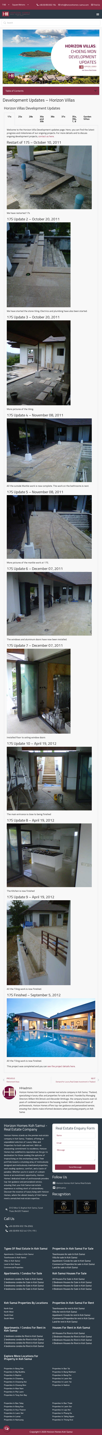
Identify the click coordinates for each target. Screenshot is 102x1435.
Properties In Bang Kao (14, 1406)
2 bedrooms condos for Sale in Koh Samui (24, 1282)
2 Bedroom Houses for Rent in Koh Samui (72, 1337)
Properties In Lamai (12, 1416)
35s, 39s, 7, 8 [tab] (74, 119)
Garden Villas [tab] (87, 118)
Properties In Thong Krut (62, 1420)
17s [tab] (9, 116)
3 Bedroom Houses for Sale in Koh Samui (72, 1286)
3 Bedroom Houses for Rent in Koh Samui (72, 1340)
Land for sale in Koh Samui (65, 1267)
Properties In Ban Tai (61, 1368)
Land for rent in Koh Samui (64, 1322)
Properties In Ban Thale (62, 1403)
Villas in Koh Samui (12, 1261)
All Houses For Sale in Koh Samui (68, 1279)
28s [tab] (31, 116)
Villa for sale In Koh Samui (64, 1257)
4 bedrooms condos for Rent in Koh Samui (24, 1346)
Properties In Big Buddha (14, 1372)
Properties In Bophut (12, 1375)
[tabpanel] (51, 599)
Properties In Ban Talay (14, 1403)
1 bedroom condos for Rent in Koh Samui (23, 1336)
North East (8, 1308)
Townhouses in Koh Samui (15, 1257)
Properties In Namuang (14, 1420)
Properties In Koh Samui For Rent (73, 1302)
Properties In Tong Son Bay (15, 1395)
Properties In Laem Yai (61, 1382)
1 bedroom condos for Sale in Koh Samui (23, 1279)
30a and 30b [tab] (42, 119)
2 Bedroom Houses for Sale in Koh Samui (72, 1282)
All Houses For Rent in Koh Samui (68, 1333)
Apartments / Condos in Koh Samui (18, 1254)
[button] (98, 14)
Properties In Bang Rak (14, 1368)
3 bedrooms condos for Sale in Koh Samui (24, 1286)
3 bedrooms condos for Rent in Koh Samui (24, 1343)
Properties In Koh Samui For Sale (72, 1248)
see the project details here (61, 1066)
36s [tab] (52, 116)
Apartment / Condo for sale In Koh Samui (71, 1261)
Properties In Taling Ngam (63, 1416)
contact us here (46, 136)
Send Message (75, 1167)
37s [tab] (63, 116)
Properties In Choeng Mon (15, 1385)
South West (9, 1318)
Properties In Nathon (61, 1385)
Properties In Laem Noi (62, 1378)
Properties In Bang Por (61, 1375)
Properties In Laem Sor (62, 1406)
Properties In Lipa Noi (61, 1410)
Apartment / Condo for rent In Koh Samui (71, 1315)
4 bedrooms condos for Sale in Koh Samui (24, 1289)
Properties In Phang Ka (62, 1413)
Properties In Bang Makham (64, 1372)
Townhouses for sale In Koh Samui (68, 1254)
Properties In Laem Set (13, 1413)
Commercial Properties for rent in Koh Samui (73, 1318)
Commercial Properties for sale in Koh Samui (73, 1264)
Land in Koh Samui (12, 1264)
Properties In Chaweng (13, 1378)
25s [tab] (20, 116)
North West (8, 1312)
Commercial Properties (13, 1267)
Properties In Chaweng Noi (15, 1382)
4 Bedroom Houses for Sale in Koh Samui (72, 1289)
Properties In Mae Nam (14, 1388)
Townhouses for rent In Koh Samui (68, 1308)
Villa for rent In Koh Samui (64, 1312)
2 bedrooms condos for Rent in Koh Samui (24, 1339)
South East (8, 1315)
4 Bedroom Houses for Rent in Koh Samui (72, 1343)
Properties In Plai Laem (14, 1392)
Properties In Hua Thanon (15, 1410)
